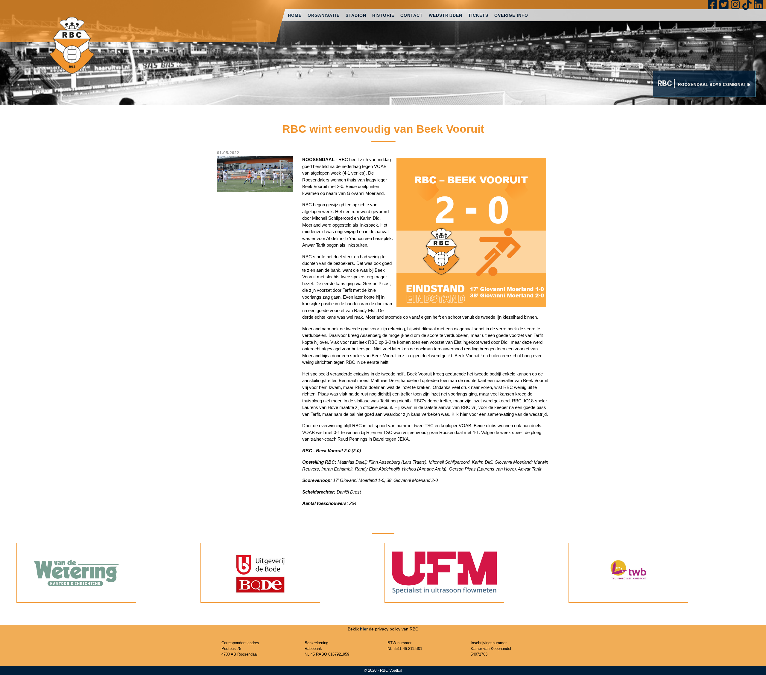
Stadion (356, 15)
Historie (383, 15)
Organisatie (324, 15)
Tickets (478, 15)
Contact (411, 15)
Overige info (511, 15)
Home (295, 15)
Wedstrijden (445, 15)
